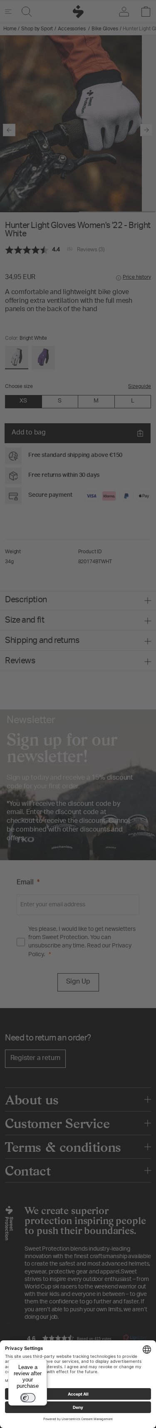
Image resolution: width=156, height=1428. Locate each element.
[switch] (27, 1397)
